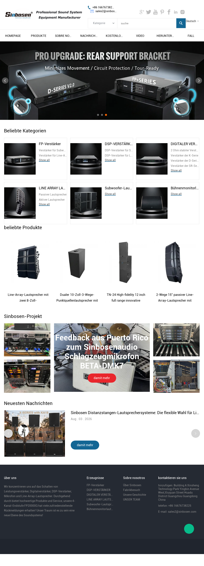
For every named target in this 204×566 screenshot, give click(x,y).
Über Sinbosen (132, 485)
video (140, 36)
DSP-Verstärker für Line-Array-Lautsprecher (119, 155)
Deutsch (191, 21)
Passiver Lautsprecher (53, 194)
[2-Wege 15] (175, 262)
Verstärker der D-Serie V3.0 (185, 160)
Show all (44, 160)
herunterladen (166, 36)
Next (199, 80)
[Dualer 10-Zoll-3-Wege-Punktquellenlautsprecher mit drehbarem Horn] (77, 262)
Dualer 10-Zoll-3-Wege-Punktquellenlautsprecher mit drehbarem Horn (77, 298)
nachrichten (89, 36)
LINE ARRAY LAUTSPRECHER (53, 188)
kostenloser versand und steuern (115, 36)
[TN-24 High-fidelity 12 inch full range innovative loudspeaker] (126, 262)
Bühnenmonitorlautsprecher (185, 188)
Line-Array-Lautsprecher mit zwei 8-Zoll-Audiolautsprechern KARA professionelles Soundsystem (28, 298)
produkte (38, 36)
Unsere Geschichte (134, 494)
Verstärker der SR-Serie (185, 165)
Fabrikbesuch (131, 490)
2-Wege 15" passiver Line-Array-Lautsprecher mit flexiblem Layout (175, 298)
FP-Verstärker (50, 144)
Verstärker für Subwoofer (53, 150)
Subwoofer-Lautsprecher (119, 188)
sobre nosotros (64, 36)
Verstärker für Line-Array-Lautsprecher (53, 155)
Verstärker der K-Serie (184, 155)
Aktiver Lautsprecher (52, 199)
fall (191, 36)
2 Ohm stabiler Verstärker (185, 150)
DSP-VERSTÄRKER (119, 144)
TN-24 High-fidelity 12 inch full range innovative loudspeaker (126, 298)
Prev (5, 80)
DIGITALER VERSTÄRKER (185, 144)
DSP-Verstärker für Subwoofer (119, 150)
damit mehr (102, 378)
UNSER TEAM (131, 499)
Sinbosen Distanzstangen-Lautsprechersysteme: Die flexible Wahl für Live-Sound (135, 412)
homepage (13, 36)
